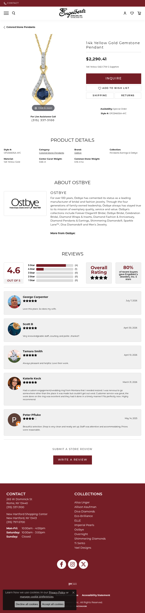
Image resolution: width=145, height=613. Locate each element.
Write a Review (72, 459)
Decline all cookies (27, 604)
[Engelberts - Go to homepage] (72, 13)
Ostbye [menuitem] (79, 529)
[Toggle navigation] (6, 13)
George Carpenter (35, 297)
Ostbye (78, 153)
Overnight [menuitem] (81, 534)
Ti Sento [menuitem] (79, 543)
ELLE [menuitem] (77, 520)
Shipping (100, 96)
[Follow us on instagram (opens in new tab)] (72, 564)
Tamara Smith (33, 351)
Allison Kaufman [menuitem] (85, 507)
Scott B (28, 324)
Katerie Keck (32, 378)
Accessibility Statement (96, 595)
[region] (43, 73)
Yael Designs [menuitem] (82, 548)
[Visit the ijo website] (72, 584)
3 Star (31, 273)
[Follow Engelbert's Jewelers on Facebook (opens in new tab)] (61, 564)
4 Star (31, 269)
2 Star (31, 277)
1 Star (32, 280)
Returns (128, 96)
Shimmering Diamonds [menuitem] (90, 539)
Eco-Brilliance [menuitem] (83, 516)
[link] (11, 3)
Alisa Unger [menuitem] (82, 502)
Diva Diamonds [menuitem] (84, 511)
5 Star (31, 265)
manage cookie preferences (36, 596)
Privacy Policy (57, 592)
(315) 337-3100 (43, 120)
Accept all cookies (52, 604)
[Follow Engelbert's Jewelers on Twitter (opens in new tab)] (83, 564)
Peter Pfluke (32, 415)
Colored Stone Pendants (20, 27)
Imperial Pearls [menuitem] (84, 525)
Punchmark (80, 606)
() (76, 265)
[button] (13, 13)
